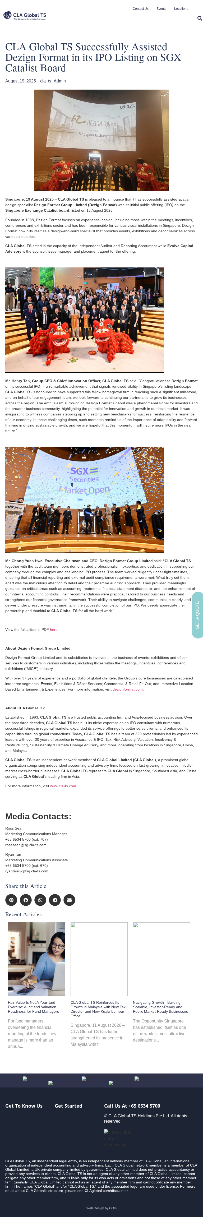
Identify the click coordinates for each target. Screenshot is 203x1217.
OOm (113, 1208)
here (54, 629)
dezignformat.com (128, 689)
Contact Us (141, 9)
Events (161, 9)
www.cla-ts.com (63, 786)
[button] (11, 900)
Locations (181, 9)
